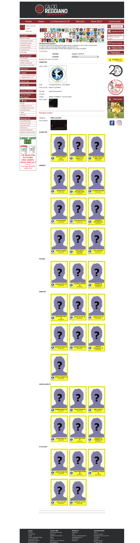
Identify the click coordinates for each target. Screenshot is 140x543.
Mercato (80, 21)
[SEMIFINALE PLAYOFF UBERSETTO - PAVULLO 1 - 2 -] (115, 118)
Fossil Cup (24, 81)
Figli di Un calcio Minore (57, 540)
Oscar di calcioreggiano (79, 535)
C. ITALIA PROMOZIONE (27, 75)
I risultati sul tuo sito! (27, 108)
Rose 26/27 (96, 21)
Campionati (25, 56)
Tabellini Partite (25, 45)
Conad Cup (24, 85)
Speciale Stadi (25, 125)
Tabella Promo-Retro (56, 535)
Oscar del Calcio (25, 123)
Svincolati (23, 52)
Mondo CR (25, 118)
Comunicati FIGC (25, 48)
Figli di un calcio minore (27, 132)
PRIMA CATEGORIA (26, 63)
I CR (23, 100)
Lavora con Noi (98, 534)
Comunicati (115, 21)
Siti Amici (23, 115)
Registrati (29, 31)
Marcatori (24, 69)
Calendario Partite (33, 540)
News (41, 21)
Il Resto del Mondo (26, 130)
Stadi (73, 534)
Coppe (23, 72)
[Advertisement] (28, 188)
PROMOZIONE (24, 61)
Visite (22, 112)
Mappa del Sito (98, 540)
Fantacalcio (23, 128)
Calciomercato (25, 50)
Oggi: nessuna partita (115, 35)
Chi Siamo (97, 537)
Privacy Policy (98, 542)
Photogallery (54, 542)
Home (28, 21)
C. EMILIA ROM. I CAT (26, 77)
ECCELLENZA (24, 58)
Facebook (75, 532)
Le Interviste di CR (60, 21)
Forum (22, 103)
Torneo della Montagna (25, 95)
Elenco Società (25, 38)
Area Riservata (25, 110)
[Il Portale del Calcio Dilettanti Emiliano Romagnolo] (52, 17)
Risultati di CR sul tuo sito (101, 535)
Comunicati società (56, 532)
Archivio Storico (26, 91)
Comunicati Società (26, 41)
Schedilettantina (25, 121)
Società (23, 36)
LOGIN (28, 29)
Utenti (95, 532)
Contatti (96, 539)
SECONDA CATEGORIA (27, 65)
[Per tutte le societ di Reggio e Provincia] (28, 170)
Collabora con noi (26, 105)
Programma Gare (26, 43)
